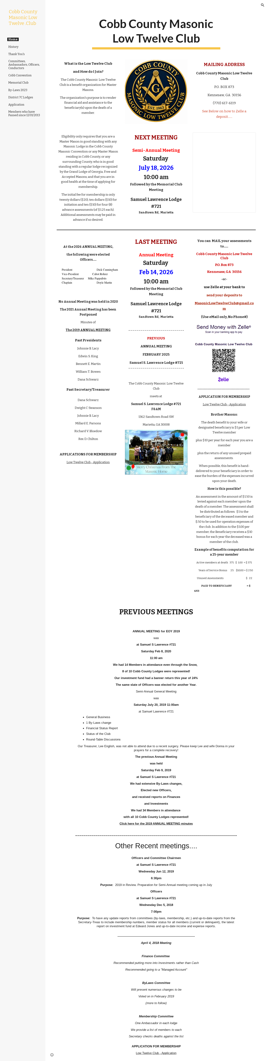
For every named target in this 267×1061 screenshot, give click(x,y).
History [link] (13, 47)
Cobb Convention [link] (20, 75)
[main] (156, 33)
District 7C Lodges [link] (20, 97)
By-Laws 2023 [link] (17, 90)
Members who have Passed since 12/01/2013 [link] (24, 113)
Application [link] (16, 104)
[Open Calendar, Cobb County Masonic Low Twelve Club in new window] (249, 137)
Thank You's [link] (16, 54)
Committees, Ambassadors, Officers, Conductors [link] (24, 64)
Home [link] (13, 39)
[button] (262, 5)
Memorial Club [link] (18, 82)
